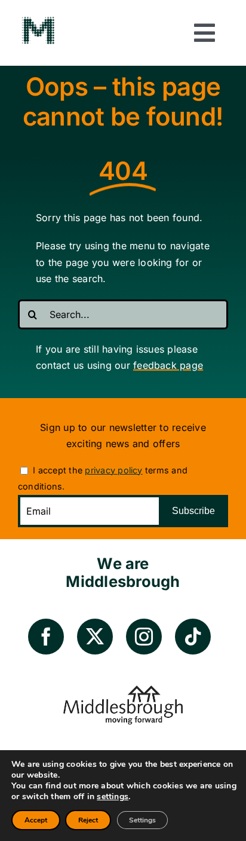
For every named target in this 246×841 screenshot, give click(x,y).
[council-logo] (123, 690)
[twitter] (95, 637)
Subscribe (193, 511)
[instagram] (144, 637)
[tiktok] (193, 637)
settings (112, 796)
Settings (142, 820)
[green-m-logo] (38, 20)
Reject (88, 820)
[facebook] (46, 637)
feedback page (168, 365)
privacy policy (113, 470)
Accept (35, 820)
